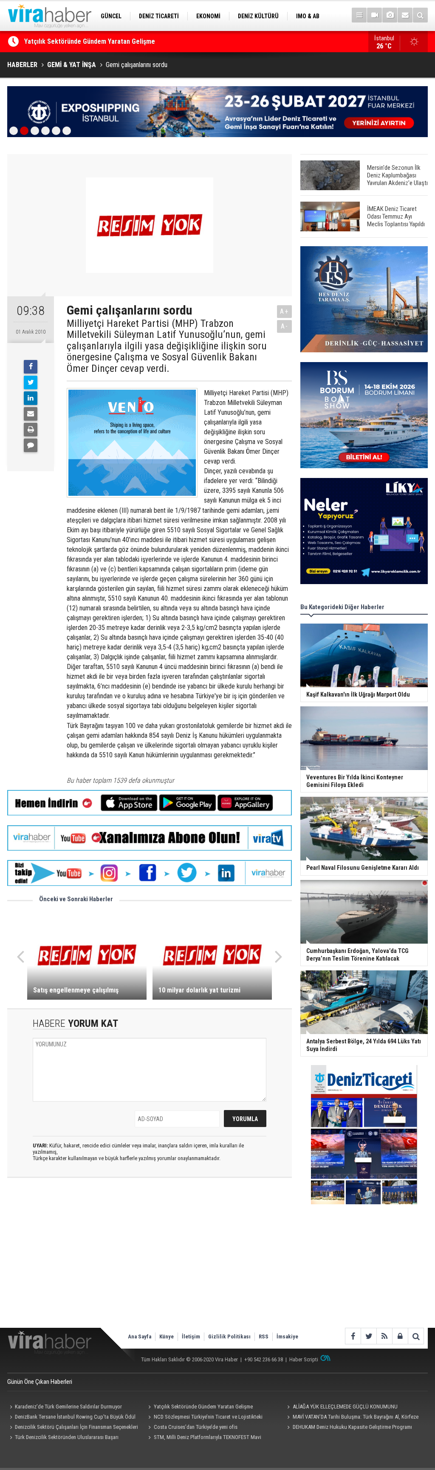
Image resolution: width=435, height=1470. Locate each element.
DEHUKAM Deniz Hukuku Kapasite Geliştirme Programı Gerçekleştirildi (348, 1428)
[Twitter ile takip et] (368, 1336)
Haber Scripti (303, 1359)
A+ (284, 311)
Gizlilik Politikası (229, 1336)
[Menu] (359, 15)
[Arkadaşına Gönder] (30, 414)
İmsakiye (287, 1336)
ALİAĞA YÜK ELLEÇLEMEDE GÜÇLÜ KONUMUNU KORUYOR (104, 41)
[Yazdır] (30, 429)
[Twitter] (30, 382)
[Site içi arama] (420, 15)
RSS (263, 1336)
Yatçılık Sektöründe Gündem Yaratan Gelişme (203, 1406)
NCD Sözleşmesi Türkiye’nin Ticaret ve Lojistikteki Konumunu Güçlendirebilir (204, 1418)
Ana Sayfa (139, 1336)
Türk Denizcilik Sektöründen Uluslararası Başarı (67, 1437)
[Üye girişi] (400, 1336)
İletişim (191, 1336)
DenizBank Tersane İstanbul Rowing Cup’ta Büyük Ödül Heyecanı (71, 1418)
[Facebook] (30, 367)
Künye (166, 1336)
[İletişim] (405, 15)
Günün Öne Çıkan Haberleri (39, 1382)
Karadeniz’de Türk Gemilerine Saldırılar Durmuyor (68, 1406)
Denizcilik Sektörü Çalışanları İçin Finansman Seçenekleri (76, 1427)
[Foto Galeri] (389, 15)
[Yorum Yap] (30, 445)
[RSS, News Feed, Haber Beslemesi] (384, 1336)
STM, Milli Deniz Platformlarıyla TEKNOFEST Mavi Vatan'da (203, 1438)
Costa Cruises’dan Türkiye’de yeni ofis (195, 1427)
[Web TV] (374, 15)
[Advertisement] (149, 1259)
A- (284, 326)
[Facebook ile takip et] (353, 1336)
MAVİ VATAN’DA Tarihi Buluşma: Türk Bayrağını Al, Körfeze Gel (351, 1418)
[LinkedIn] (30, 398)
